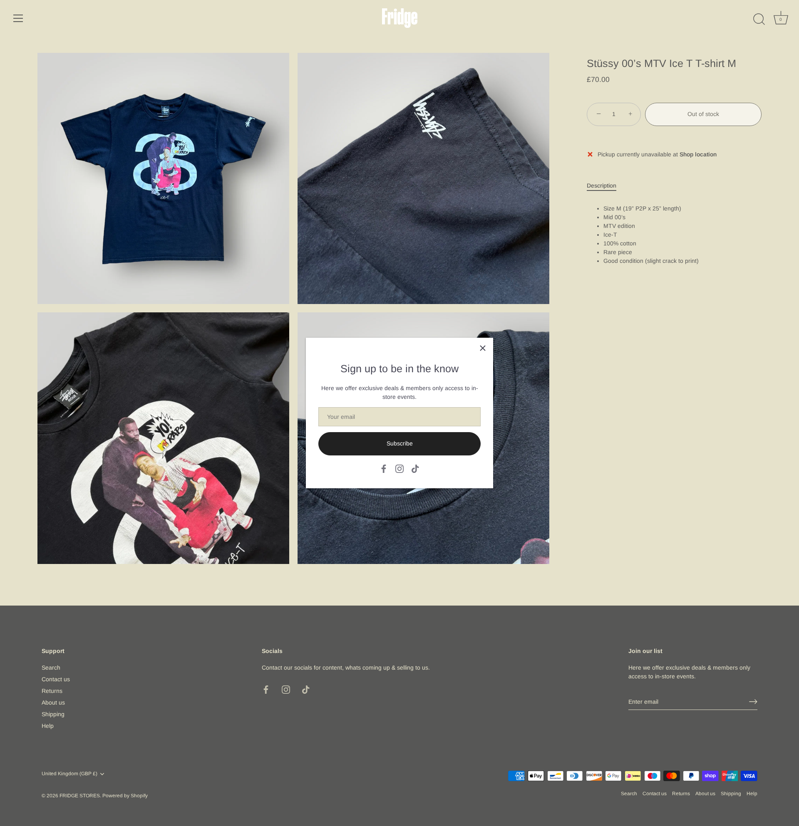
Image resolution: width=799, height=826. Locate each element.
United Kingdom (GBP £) (69, 774)
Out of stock (703, 114)
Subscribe (400, 443)
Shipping (53, 714)
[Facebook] (384, 468)
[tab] (606, 185)
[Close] (483, 348)
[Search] (759, 19)
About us (53, 702)
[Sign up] (753, 701)
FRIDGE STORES (80, 796)
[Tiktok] (415, 468)
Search (51, 667)
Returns (52, 691)
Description (601, 185)
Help (48, 725)
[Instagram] (399, 468)
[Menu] (18, 18)
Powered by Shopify (125, 796)
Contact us (56, 679)
